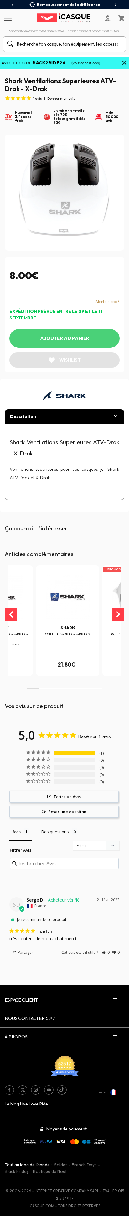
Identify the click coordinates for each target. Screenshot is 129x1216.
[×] (124, 63)
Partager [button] (25, 952)
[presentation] (13, 5)
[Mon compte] (107, 18)
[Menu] (7, 17)
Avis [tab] (17, 831)
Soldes (61, 1165)
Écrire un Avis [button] (67, 797)
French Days (84, 1165)
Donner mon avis (61, 98)
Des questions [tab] (55, 831)
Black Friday (17, 1171)
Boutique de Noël (49, 1171)
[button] (33, 688)
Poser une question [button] (67, 812)
